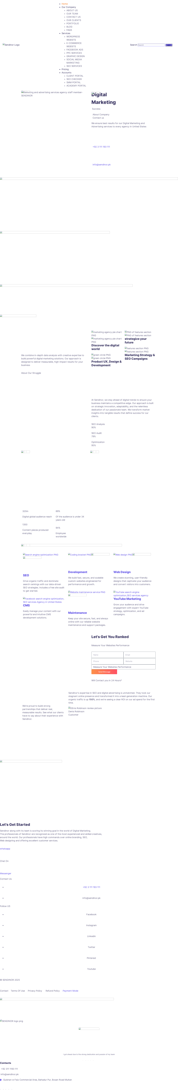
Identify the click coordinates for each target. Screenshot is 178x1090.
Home (65, 4)
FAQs (69, 30)
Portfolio (72, 23)
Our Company (69, 7)
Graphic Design (75, 56)
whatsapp (5, 848)
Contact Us (73, 17)
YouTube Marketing (127, 599)
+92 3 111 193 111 (101, 146)
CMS (26, 605)
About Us (72, 10)
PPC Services (74, 53)
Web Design (122, 572)
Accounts (66, 72)
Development (77, 572)
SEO (26, 575)
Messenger (5, 873)
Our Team (72, 13)
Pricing (65, 69)
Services (66, 33)
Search (133, 45)
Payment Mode (70, 990)
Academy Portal (76, 85)
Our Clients (73, 20)
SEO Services (74, 66)
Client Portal (74, 76)
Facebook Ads (74, 49)
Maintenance (77, 613)
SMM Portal (73, 82)
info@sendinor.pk (102, 164)
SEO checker (74, 79)
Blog (69, 26)
